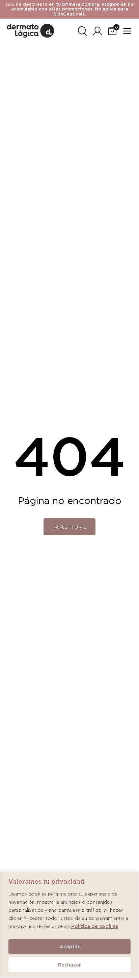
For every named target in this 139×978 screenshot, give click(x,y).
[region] (69, 925)
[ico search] (82, 30)
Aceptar (70, 946)
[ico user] (97, 30)
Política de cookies (94, 926)
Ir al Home (69, 527)
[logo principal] (30, 29)
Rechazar (69, 965)
